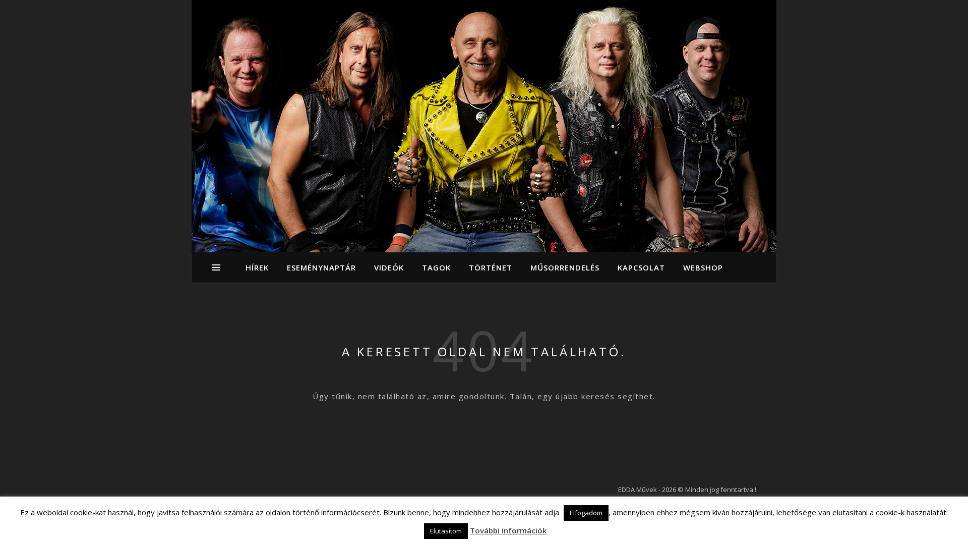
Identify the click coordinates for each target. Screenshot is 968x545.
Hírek (257, 267)
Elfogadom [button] (586, 512)
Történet (490, 267)
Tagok (436, 267)
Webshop (703, 267)
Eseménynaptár (321, 267)
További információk (508, 530)
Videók (389, 267)
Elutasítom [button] (446, 530)
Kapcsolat (641, 267)
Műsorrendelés (564, 267)
